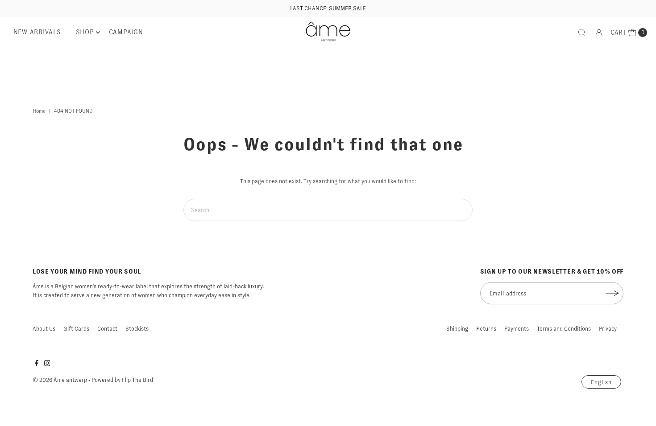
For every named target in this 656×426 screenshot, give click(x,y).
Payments (516, 328)
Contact (107, 328)
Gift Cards (76, 328)
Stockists (137, 328)
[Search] (582, 32)
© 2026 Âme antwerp (60, 380)
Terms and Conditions (564, 328)
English (601, 382)
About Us (44, 328)
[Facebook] (36, 364)
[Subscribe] (612, 293)
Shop (85, 32)
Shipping (457, 328)
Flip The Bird (137, 380)
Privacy (608, 328)
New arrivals (37, 32)
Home (39, 111)
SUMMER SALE (347, 8)
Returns (486, 328)
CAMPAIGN (126, 32)
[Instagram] (47, 364)
